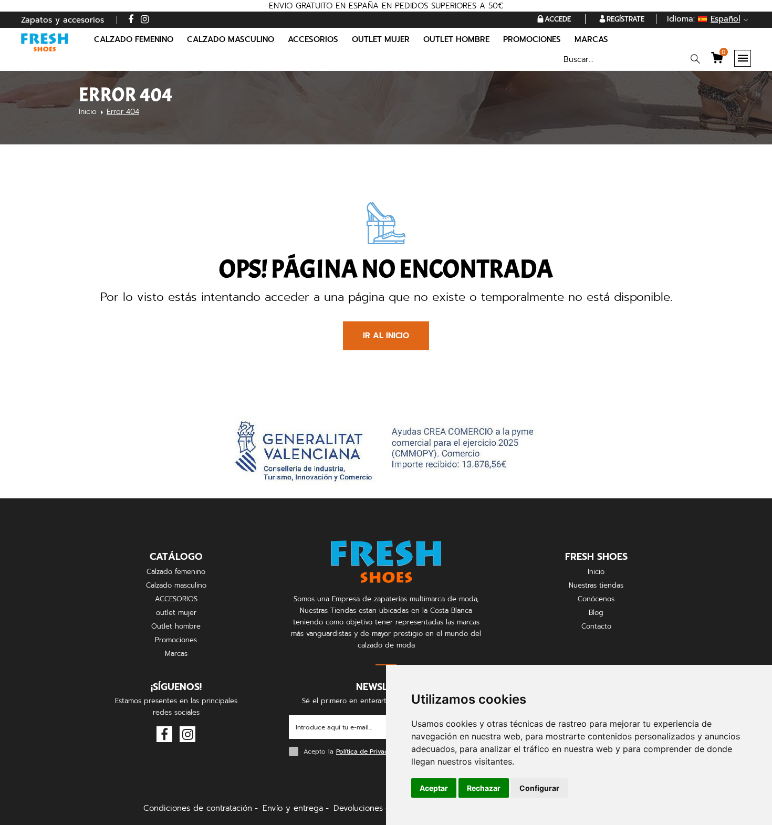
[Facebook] (130, 20)
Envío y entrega (293, 808)
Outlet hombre (176, 626)
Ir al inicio (386, 335)
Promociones (532, 39)
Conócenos (596, 599)
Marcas (591, 39)
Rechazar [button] (483, 788)
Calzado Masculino (230, 39)
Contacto (596, 626)
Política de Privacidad (369, 751)
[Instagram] (145, 20)
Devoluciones (358, 808)
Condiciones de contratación (197, 808)
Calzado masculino (176, 585)
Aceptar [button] (434, 788)
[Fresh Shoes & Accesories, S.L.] (44, 42)
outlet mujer (176, 613)
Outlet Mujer (381, 39)
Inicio (88, 111)
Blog (596, 613)
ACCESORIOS (176, 599)
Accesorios (313, 39)
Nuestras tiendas (596, 585)
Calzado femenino (176, 572)
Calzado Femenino (133, 39)
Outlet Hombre (456, 39)
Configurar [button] (539, 788)
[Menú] (742, 58)
